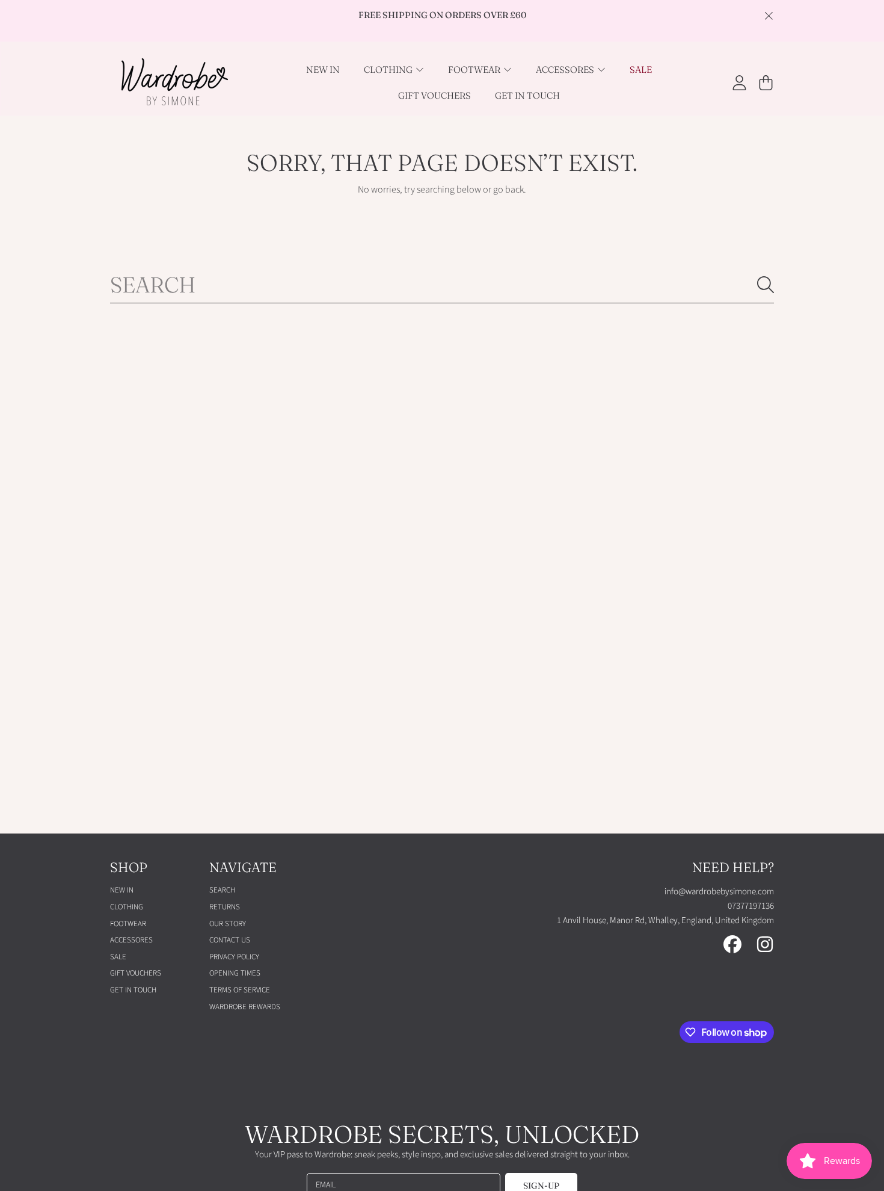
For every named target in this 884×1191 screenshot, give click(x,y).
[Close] (768, 15)
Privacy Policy (234, 956)
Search (222, 890)
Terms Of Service (239, 990)
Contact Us (229, 940)
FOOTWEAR (475, 69)
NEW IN (122, 890)
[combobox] (442, 284)
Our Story (227, 923)
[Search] (765, 284)
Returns (224, 907)
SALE (118, 956)
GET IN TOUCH (133, 990)
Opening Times (234, 973)
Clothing (389, 69)
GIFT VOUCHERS (135, 973)
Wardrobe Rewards (244, 1006)
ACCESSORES (566, 69)
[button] (765, 82)
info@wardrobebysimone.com (719, 891)
